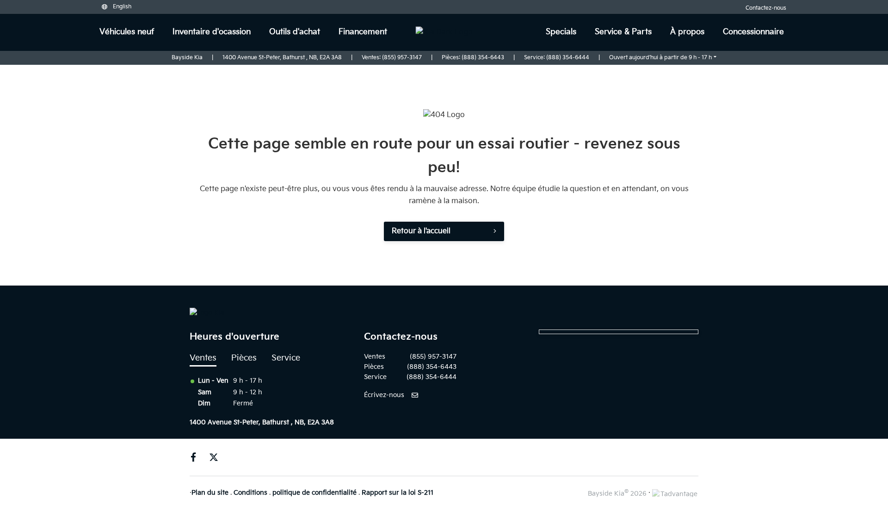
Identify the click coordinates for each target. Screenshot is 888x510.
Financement (363, 32)
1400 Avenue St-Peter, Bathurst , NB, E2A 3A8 (282, 57)
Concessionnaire (753, 32)
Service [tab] (285, 358)
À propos (687, 32)
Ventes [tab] (203, 358)
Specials (561, 32)
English (122, 6)
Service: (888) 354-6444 (556, 57)
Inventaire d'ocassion (212, 32)
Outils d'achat (294, 32)
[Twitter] (213, 457)
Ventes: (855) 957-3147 (392, 57)
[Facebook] (193, 457)
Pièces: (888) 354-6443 (473, 57)
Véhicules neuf (126, 32)
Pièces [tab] (244, 358)
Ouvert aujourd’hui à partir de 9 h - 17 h (660, 57)
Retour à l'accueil (421, 231)
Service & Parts (623, 32)
